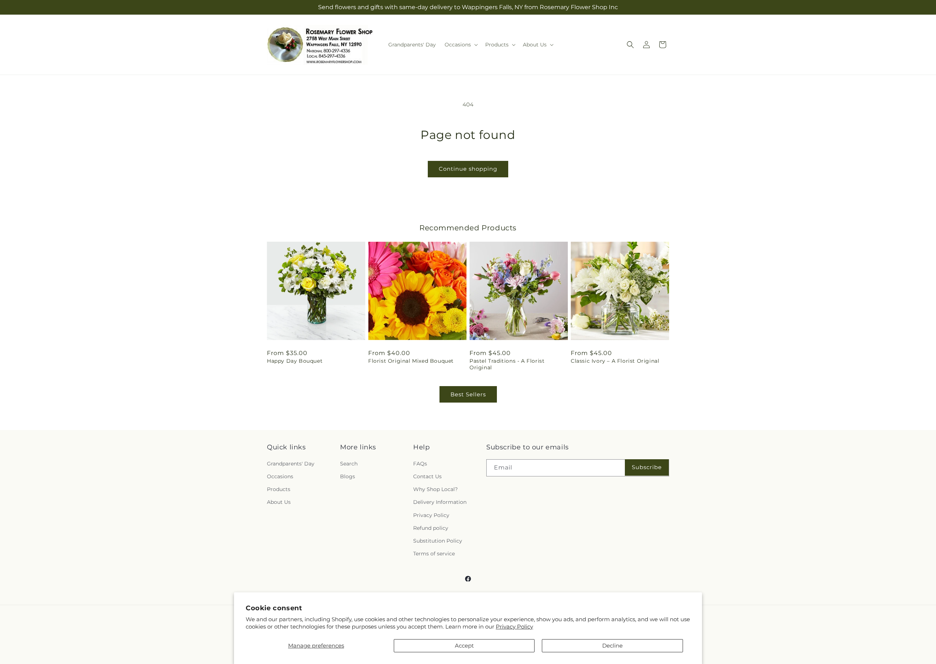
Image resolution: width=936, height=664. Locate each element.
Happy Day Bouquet (294, 361)
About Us (279, 502)
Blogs (347, 476)
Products (278, 489)
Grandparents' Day (290, 463)
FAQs (420, 463)
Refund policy (430, 528)
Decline (612, 645)
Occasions (280, 476)
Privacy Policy (514, 626)
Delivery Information (440, 502)
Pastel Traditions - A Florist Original (506, 364)
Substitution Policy (437, 540)
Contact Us (427, 476)
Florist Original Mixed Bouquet (411, 361)
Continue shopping (468, 168)
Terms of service (434, 553)
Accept (464, 645)
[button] (460, 44)
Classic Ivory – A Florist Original (615, 361)
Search (349, 463)
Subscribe (647, 467)
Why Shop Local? (435, 489)
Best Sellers (468, 394)
